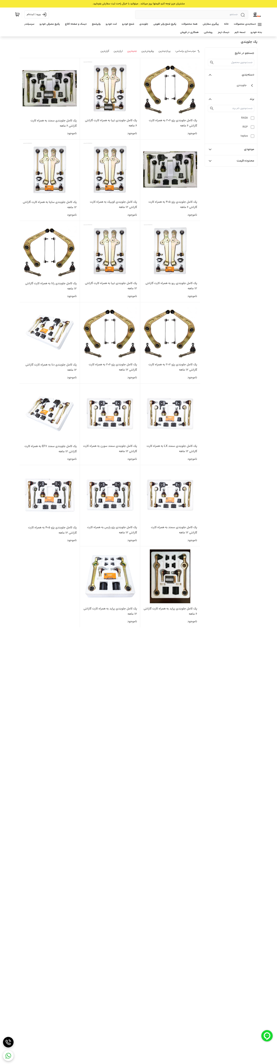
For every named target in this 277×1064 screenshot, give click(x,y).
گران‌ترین (104, 51)
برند (252, 99)
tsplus (244, 136)
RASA (244, 118)
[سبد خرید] (17, 14)
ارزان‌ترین (118, 51)
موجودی (249, 149)
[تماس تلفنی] (8, 1042)
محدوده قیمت (245, 160)
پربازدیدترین (164, 51)
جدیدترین (132, 51)
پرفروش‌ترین (147, 51)
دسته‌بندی (248, 74)
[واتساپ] (8, 1055)
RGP (245, 127)
